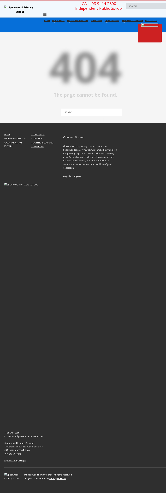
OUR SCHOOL (38, 134)
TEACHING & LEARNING (42, 142)
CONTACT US (37, 146)
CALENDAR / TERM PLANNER (13, 144)
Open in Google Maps (15, 460)
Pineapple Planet (57, 478)
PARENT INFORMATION (15, 138)
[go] (158, 6)
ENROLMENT (37, 138)
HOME (7, 134)
